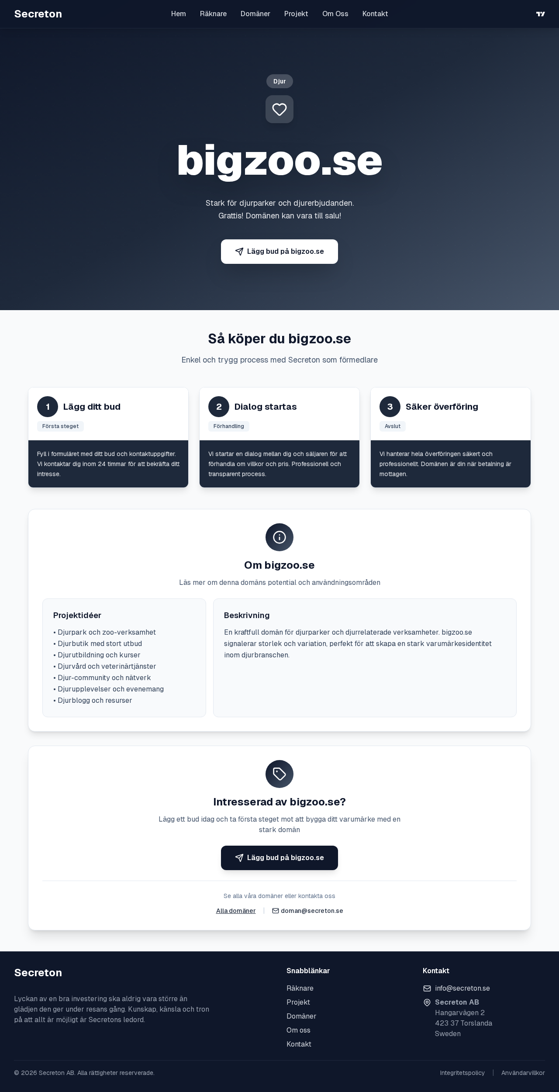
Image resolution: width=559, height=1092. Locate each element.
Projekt (296, 13)
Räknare (213, 13)
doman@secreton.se (312, 911)
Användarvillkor (523, 1073)
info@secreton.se (462, 988)
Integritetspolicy (462, 1073)
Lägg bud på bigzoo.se (285, 251)
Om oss (298, 1030)
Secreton (38, 14)
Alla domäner (236, 911)
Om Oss (335, 13)
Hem (178, 13)
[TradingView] (540, 14)
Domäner (255, 13)
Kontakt (375, 13)
